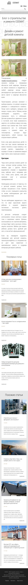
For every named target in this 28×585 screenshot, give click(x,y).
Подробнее (3, 340)
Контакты (13, 580)
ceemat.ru (17, 572)
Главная (7, 580)
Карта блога (20, 580)
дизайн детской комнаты (9, 80)
